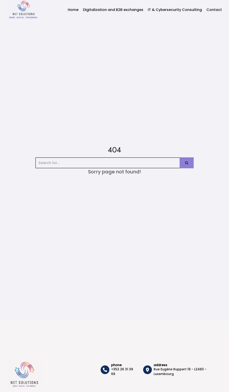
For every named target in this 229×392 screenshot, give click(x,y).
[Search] (187, 162)
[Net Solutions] (23, 9)
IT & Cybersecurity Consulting (175, 9)
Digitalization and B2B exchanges (113, 9)
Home (73, 9)
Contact (214, 9)
